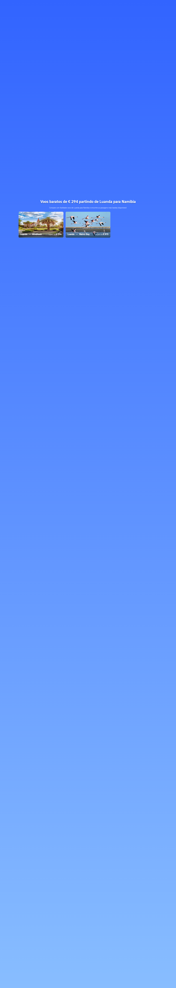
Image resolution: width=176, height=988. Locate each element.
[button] (153, 4)
